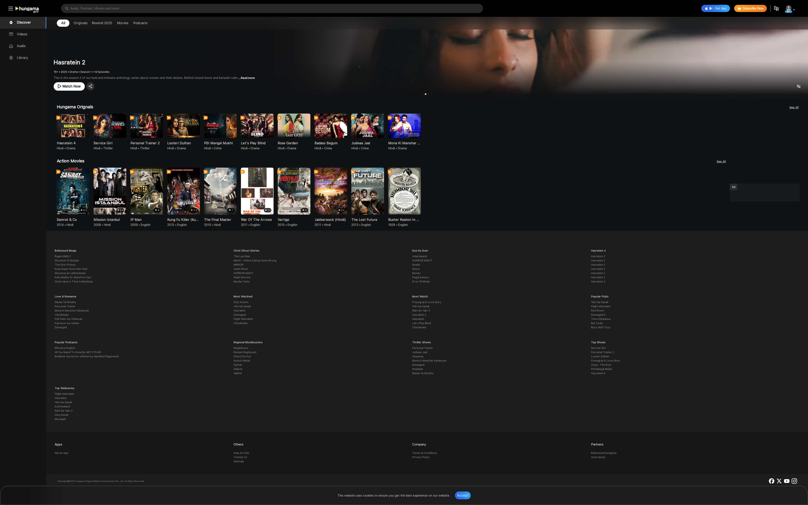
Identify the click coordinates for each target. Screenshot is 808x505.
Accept (463, 495)
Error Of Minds (421, 281)
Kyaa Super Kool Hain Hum (71, 269)
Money (416, 273)
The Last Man (242, 256)
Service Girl (598, 348)
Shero (416, 269)
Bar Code (597, 323)
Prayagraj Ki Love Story (426, 302)
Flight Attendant (243, 319)
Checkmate (62, 314)
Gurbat (238, 364)
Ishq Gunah (61, 415)
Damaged (61, 327)
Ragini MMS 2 (63, 256)
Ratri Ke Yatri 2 (421, 310)
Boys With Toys (600, 327)
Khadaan (417, 369)
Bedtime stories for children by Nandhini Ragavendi (87, 356)
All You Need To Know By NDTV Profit (78, 352)
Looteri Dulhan (600, 356)
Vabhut (238, 373)
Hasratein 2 (598, 256)
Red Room (597, 310)
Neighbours (241, 348)
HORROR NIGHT (244, 273)
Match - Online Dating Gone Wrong (255, 260)
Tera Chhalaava (600, 319)
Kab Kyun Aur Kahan (67, 323)
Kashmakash (62, 406)
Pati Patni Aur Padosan (68, 319)
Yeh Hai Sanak (242, 306)
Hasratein (240, 310)
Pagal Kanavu (420, 277)
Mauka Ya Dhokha (65, 302)
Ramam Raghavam (245, 352)
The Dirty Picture (65, 264)
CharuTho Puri (242, 356)
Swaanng (417, 356)
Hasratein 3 (598, 373)
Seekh (416, 264)
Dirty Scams (241, 302)
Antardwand (419, 256)
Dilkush (238, 369)
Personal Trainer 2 (602, 352)
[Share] (90, 86)
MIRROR (238, 264)
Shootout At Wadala (67, 260)
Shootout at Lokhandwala (70, 273)
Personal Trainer (65, 306)
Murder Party (242, 281)
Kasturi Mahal (242, 360)
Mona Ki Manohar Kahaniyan (72, 310)
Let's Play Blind (421, 323)
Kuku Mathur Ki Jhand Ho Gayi (73, 277)
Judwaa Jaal (419, 352)
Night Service (242, 277)
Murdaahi (60, 419)
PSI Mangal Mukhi (601, 369)
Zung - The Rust (601, 364)
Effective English (65, 348)
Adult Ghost (241, 269)
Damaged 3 (598, 314)
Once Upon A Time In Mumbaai (74, 281)
